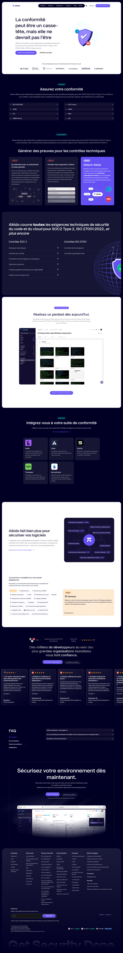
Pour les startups (45, 878)
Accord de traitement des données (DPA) (98, 867)
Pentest (59, 856)
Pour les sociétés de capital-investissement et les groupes (47, 882)
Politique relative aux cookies (94, 859)
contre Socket (75, 890)
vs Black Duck (75, 887)
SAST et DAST (60, 861)
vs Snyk (74, 859)
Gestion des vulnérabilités (60, 867)
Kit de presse (29, 878)
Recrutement (14, 864)
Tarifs (75, 5)
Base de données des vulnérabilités (32, 864)
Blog (27, 868)
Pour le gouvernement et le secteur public (47, 887)
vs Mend (74, 864)
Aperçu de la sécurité (92, 886)
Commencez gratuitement (26, 52)
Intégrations (29, 873)
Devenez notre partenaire (15, 870)
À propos (13, 861)
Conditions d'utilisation (93, 861)
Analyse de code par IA (63, 894)
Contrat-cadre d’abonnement (94, 864)
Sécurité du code (61, 877)
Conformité (59, 859)
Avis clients (29, 881)
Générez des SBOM (62, 871)
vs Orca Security (76, 867)
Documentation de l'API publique (32, 859)
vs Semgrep (75, 882)
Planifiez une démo (46, 52)
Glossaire (28, 876)
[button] (43, 5)
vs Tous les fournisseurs (78, 856)
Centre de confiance (92, 883)
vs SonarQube (75, 885)
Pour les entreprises (46, 875)
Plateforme (14, 856)
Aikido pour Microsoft (62, 879)
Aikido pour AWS (61, 882)
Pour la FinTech (45, 861)
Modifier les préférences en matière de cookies (99, 889)
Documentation (30, 856)
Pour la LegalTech (46, 867)
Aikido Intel (29, 884)
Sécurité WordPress (62, 874)
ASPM (58, 864)
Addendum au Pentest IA (93, 869)
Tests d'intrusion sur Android (62, 885)
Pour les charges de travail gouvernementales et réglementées (47, 901)
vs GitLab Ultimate (77, 877)
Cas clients (29, 870)
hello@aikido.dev (91, 876)
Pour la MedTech (45, 859)
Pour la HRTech (45, 869)
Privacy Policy (56, 920)
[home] (16, 6)
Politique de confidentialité (94, 856)
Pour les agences (45, 872)
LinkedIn (101, 914)
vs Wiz (73, 861)
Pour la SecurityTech (46, 864)
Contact (80, 5)
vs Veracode (75, 869)
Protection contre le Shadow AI (62, 890)
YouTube (107, 914)
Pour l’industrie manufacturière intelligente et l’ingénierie (45, 893)
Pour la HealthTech (46, 856)
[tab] (13, 590)
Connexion (91, 5)
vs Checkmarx (75, 879)
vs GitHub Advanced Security (77, 873)
